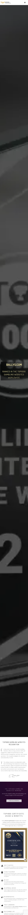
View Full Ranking (14, 800)
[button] (24, 2)
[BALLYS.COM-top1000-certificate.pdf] (25, 859)
